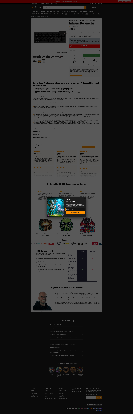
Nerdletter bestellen (75, 212)
